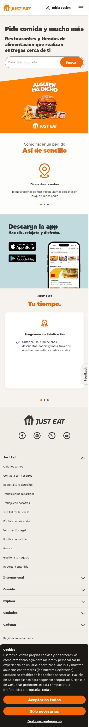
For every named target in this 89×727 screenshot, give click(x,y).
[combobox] (32, 62)
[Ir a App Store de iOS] (22, 246)
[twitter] (52, 439)
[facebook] (22, 439)
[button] (17, 7)
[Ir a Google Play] (22, 258)
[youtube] (67, 439)
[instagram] (37, 439)
